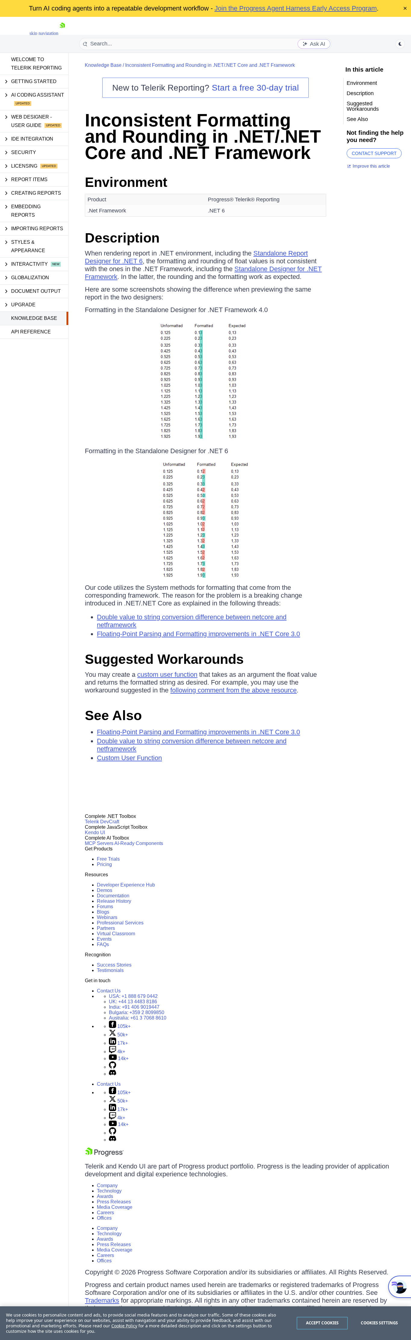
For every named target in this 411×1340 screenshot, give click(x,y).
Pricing (104, 864)
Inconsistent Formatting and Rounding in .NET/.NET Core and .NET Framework (210, 65)
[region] (205, 1323)
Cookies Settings (379, 1323)
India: (134, 1007)
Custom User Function (129, 758)
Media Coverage (114, 1207)
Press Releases (114, 1201)
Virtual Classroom (116, 933)
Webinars (107, 917)
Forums (105, 906)
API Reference (31, 331)
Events (104, 939)
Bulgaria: (136, 1012)
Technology (109, 1190)
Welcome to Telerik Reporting (36, 63)
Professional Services (120, 922)
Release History (114, 901)
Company (107, 1185)
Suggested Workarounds (164, 659)
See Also (113, 715)
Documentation (113, 895)
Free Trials (108, 859)
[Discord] (112, 1073)
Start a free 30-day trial (255, 87)
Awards (105, 1196)
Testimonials (110, 970)
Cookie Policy (124, 1326)
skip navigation (43, 33)
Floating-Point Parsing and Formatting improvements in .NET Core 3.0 (198, 634)
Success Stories (114, 964)
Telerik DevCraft (102, 821)
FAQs (103, 944)
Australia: (137, 1017)
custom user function (167, 674)
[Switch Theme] (400, 44)
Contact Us (109, 990)
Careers (105, 1212)
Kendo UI (95, 832)
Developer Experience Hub (126, 884)
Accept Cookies (322, 1323)
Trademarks (102, 1300)
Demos (104, 890)
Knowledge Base (34, 318)
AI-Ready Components (138, 843)
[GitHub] (112, 1066)
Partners (106, 928)
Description (122, 238)
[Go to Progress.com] (104, 1154)
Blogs (103, 911)
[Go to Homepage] (62, 33)
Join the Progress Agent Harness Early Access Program (296, 8)
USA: (133, 996)
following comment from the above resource (233, 690)
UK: (133, 1001)
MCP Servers (99, 843)
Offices (104, 1218)
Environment (126, 182)
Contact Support (374, 153)
